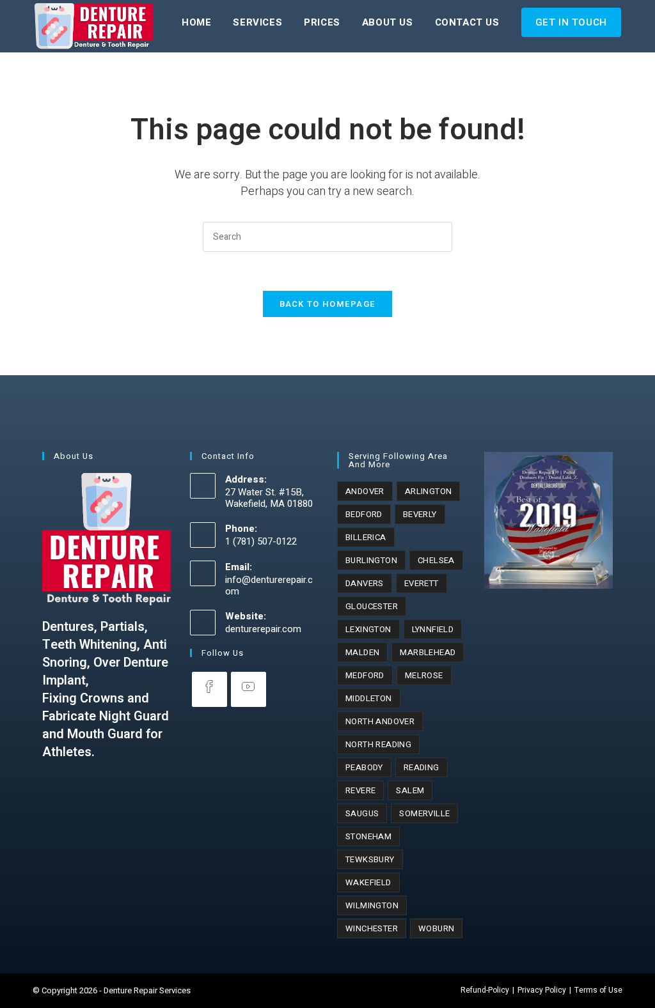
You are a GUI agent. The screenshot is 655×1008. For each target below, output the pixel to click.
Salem (410, 790)
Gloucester (371, 606)
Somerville (424, 813)
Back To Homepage (328, 304)
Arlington (428, 491)
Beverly (420, 514)
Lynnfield (433, 629)
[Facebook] (209, 689)
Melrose (424, 675)
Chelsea (436, 560)
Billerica (365, 537)
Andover (364, 491)
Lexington (368, 629)
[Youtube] (248, 689)
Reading (421, 767)
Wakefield (368, 882)
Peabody (364, 767)
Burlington (371, 560)
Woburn (436, 928)
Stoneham (368, 836)
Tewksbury (370, 859)
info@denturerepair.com (269, 585)
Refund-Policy (485, 990)
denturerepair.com (263, 629)
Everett (421, 583)
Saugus (362, 813)
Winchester (371, 928)
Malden (362, 652)
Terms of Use (598, 990)
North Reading (378, 744)
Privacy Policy (541, 990)
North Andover (379, 721)
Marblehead (427, 652)
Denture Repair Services (147, 990)
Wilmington (372, 905)
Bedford (364, 514)
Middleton (368, 698)
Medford (364, 675)
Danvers (364, 583)
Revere (360, 790)
